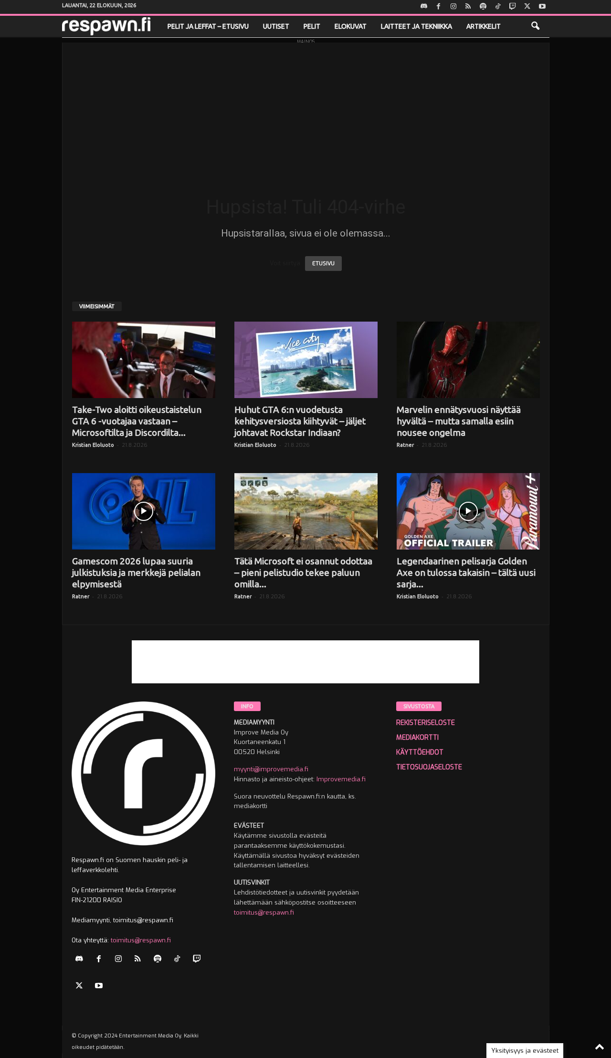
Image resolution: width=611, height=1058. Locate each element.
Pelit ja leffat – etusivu (208, 26)
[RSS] (468, 7)
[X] (527, 7)
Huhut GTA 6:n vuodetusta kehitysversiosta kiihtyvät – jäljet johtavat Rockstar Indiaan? (300, 421)
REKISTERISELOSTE (425, 722)
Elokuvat (351, 26)
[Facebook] (438, 7)
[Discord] (424, 7)
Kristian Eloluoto (93, 445)
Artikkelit (483, 26)
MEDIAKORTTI (417, 737)
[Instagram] (453, 7)
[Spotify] (483, 7)
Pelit (312, 26)
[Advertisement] (305, 109)
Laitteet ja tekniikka (416, 26)
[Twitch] (512, 7)
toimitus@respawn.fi (141, 940)
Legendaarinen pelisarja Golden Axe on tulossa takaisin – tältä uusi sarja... (466, 572)
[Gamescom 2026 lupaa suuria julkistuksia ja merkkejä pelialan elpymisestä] (143, 511)
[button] (535, 26)
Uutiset (276, 26)
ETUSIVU (323, 263)
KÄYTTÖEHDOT (419, 752)
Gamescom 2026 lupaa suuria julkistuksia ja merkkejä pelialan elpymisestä (136, 572)
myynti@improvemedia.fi (271, 769)
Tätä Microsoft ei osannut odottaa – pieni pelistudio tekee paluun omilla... (303, 572)
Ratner (405, 445)
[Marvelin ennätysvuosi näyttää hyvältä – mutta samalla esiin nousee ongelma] (468, 360)
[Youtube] (542, 7)
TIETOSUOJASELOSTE (429, 767)
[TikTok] (498, 7)
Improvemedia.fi (341, 779)
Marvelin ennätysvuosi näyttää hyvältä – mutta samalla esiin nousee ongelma (459, 421)
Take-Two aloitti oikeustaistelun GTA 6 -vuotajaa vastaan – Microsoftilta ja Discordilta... (136, 421)
